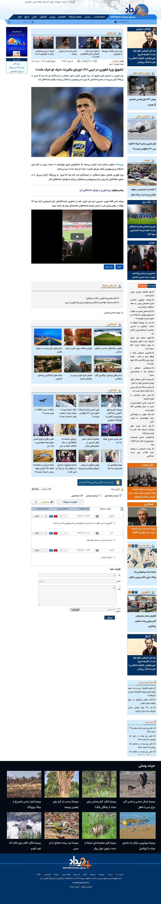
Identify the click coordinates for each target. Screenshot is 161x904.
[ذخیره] (85, 61)
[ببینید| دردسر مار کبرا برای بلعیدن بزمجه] (61, 784)
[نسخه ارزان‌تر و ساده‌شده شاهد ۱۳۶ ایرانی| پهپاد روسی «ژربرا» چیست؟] (43, 456)
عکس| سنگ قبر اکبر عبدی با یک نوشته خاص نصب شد (142, 389)
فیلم (121, 61)
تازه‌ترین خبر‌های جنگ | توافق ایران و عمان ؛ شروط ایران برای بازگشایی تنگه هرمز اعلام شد (142, 358)
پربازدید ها (142, 285)
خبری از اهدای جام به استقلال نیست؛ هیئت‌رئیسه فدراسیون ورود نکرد (142, 230)
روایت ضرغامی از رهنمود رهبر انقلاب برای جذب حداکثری (142, 452)
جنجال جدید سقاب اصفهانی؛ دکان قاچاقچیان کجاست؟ (89, 54)
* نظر (119, 588)
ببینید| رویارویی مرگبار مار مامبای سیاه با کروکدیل (138, 846)
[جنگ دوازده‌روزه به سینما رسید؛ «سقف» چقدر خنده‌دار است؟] (66, 400)
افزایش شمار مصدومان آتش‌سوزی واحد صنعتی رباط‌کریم (145, 621)
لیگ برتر (146, 202)
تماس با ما (72, 2)
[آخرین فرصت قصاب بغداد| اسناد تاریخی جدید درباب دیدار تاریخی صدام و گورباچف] (142, 477)
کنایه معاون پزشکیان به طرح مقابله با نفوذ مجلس (141, 701)
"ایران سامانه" (74, 886)
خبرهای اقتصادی (16, 71)
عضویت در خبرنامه (70, 502)
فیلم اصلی (112, 276)
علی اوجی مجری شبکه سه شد (112, 440)
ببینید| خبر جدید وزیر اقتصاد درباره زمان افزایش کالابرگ (143, 530)
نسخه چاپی (75, 496)
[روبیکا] (99, 482)
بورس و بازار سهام (141, 73)
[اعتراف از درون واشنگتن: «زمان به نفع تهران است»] (43, 42)
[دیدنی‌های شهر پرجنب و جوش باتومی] (48, 337)
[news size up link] (96, 61)
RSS (39, 874)
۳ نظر (111, 64)
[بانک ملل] (16, 42)
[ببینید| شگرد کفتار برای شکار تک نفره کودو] (24, 825)
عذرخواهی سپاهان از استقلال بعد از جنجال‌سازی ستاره (142, 371)
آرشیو (52, 2)
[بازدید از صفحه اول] (120, 495)
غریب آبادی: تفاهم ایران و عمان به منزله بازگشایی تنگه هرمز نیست (142, 406)
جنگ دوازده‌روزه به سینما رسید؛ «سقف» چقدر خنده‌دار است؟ (68, 413)
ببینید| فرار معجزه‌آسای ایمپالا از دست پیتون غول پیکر (100, 846)
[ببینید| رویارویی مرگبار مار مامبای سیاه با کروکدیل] (138, 825)
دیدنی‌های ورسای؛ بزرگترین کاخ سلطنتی (108, 377)
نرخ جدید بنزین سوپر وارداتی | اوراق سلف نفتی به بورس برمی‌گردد (142, 429)
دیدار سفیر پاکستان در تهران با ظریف (142, 397)
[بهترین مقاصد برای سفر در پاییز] (78, 337)
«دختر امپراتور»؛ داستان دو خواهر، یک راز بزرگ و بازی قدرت (66, 468)
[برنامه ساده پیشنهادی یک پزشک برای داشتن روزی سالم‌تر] (142, 558)
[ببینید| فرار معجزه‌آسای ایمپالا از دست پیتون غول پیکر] (99, 825)
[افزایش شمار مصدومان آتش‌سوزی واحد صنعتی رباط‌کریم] (142, 603)
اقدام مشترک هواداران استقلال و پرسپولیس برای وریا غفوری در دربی (91, 302)
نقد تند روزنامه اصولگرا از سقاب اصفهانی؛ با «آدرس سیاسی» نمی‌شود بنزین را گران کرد (142, 328)
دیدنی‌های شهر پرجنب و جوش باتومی (49, 350)
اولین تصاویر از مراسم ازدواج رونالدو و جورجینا (89, 466)
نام (119, 575)
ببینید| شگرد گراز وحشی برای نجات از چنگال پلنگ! (101, 804)
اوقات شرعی (37, 2)
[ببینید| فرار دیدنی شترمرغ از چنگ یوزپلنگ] (24, 784)
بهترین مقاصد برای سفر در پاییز (79, 348)
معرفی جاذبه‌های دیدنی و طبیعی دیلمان (108, 350)
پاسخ (37, 516)
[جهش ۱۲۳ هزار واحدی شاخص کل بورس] (142, 86)
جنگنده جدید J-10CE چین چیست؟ (44, 411)
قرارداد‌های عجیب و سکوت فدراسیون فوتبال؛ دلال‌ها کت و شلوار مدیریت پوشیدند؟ (142, 315)
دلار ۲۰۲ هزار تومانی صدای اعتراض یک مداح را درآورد (141, 709)
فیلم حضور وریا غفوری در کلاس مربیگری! (101, 298)
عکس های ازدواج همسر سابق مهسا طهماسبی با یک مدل (43, 442)
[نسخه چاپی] (78, 61)
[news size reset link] (92, 61)
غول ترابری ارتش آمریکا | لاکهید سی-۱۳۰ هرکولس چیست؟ (88, 413)
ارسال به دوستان (92, 496)
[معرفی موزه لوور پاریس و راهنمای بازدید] (78, 364)
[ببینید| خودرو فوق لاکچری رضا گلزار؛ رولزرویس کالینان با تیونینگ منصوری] (111, 400)
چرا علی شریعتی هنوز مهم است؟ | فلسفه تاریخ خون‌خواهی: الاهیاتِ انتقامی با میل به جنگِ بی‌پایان (142, 56)
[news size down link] (88, 61)
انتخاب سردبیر (143, 29)
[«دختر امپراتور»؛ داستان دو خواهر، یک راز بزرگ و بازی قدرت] (66, 456)
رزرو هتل (16, 63)
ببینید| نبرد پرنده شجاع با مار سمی (63, 846)
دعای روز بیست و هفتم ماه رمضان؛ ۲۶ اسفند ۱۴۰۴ (142, 753)
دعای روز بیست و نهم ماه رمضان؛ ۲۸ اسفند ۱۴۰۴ (142, 737)
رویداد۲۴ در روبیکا (16, 67)
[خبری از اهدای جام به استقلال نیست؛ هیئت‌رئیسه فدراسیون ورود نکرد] (142, 214)
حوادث (147, 160)
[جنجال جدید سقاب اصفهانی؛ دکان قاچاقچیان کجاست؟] (88, 42)
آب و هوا (45, 2)
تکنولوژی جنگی (143, 117)
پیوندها (57, 2)
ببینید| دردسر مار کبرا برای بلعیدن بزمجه (65, 804)
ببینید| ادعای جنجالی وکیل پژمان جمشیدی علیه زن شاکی (142, 381)
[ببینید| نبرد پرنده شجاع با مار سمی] (61, 825)
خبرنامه (56, 874)
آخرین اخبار (151, 285)
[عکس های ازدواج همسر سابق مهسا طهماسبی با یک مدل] (43, 430)
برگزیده (115, 61)
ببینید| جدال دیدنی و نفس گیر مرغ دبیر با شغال (139, 804)
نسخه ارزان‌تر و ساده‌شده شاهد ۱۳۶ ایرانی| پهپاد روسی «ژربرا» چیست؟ (43, 468)
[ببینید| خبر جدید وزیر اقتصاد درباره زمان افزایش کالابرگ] (142, 516)
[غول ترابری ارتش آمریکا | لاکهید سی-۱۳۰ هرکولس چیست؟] (88, 400)
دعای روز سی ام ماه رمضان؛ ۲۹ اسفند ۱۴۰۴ (142, 730)
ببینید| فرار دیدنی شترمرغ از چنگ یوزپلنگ (27, 804)
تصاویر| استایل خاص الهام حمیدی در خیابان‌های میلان (90, 442)
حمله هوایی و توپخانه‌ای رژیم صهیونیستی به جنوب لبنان (142, 418)
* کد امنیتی (118, 610)
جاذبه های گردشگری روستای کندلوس (50, 377)
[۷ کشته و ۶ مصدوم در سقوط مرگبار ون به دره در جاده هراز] (142, 175)
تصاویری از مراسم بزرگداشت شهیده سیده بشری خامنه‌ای (143, 275)
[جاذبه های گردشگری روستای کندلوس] (48, 364)
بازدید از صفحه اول (111, 496)
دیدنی (152, 243)
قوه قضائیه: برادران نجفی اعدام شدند (142, 293)
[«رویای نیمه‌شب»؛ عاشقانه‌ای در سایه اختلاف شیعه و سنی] (66, 430)
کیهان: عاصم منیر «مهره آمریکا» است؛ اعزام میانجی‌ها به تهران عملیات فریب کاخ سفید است (142, 343)
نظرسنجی (28, 2)
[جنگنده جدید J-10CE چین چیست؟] (43, 400)
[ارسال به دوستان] (82, 61)
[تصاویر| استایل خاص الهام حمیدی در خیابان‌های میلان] (88, 430)
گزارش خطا (115, 489)
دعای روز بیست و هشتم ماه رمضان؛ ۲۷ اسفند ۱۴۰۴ (142, 745)
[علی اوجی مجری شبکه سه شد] (111, 430)
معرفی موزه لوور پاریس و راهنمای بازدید (81, 377)
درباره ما (64, 2)
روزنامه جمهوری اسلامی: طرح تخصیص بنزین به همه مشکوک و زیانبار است (142, 303)
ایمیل (118, 581)
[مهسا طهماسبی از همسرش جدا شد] (111, 456)
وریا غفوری (108, 312)
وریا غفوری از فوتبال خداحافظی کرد (94, 190)
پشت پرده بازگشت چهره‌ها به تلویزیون (112, 52)
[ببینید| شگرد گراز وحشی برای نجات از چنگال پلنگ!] (99, 784)
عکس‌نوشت (148, 465)
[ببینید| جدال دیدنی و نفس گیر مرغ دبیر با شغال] (138, 784)
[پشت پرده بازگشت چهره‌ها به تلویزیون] (111, 42)
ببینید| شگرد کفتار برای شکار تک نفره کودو (25, 846)
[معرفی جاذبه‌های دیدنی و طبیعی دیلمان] (108, 337)
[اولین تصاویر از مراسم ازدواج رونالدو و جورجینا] (88, 456)
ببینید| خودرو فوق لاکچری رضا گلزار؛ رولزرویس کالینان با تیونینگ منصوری (113, 415)
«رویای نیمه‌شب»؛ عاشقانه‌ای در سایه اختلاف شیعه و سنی (68, 442)
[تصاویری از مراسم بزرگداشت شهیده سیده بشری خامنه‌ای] (142, 258)
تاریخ (148, 636)
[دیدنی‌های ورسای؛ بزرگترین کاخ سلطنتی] (108, 364)
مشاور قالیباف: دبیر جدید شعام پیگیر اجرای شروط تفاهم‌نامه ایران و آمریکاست (141, 692)
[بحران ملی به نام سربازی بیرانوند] (66, 42)
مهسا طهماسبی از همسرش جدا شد (115, 466)
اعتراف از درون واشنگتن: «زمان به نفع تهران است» (44, 52)
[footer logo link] (77, 864)
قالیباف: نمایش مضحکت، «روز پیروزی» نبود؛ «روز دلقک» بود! (142, 441)
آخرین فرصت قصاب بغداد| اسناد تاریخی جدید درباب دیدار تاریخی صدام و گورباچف (141, 493)
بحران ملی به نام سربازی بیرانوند (68, 52)
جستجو (92, 874)
